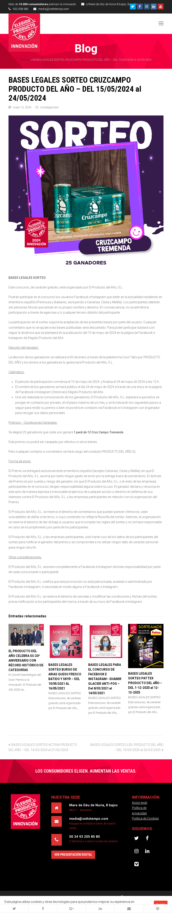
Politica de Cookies (145, 818)
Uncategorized (49, 107)
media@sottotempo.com (53, 9)
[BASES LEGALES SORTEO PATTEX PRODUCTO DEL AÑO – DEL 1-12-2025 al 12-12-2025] (145, 646)
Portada (25, 59)
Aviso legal (139, 802)
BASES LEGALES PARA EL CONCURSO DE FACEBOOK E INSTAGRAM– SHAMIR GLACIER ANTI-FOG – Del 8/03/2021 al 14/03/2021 (104, 679)
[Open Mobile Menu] (161, 23)
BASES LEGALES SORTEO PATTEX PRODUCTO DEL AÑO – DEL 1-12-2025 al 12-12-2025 (145, 683)
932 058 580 (20, 9)
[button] (14, 908)
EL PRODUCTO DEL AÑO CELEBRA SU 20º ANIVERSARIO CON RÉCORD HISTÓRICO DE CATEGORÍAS (26, 660)
